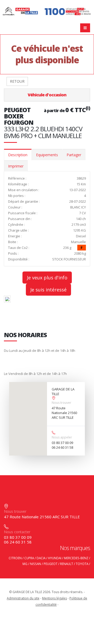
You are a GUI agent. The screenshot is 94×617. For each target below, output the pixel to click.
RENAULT (66, 564)
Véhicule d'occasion (47, 95)
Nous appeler (62, 437)
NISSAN (35, 564)
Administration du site (23, 598)
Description (17, 154)
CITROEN (15, 558)
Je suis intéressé (48, 289)
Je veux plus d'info (47, 277)
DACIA (41, 558)
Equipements (47, 154)
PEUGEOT (50, 564)
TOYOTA (82, 564)
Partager (74, 154)
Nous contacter (17, 531)
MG (24, 564)
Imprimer (16, 166)
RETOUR (17, 81)
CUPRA (29, 558)
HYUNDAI (54, 558)
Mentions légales (54, 598)
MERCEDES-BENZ (76, 558)
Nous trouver (61, 402)
